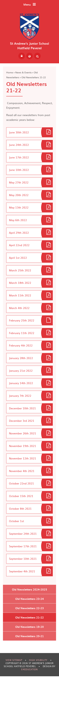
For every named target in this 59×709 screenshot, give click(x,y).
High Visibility (38, 660)
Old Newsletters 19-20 (29, 627)
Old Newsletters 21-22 (33, 77)
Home (9, 72)
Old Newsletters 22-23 (29, 608)
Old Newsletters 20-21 (29, 636)
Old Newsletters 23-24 (29, 599)
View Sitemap (14, 660)
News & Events (23, 72)
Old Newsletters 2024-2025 (29, 589)
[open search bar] (37, 56)
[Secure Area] (21, 56)
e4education (29, 669)
